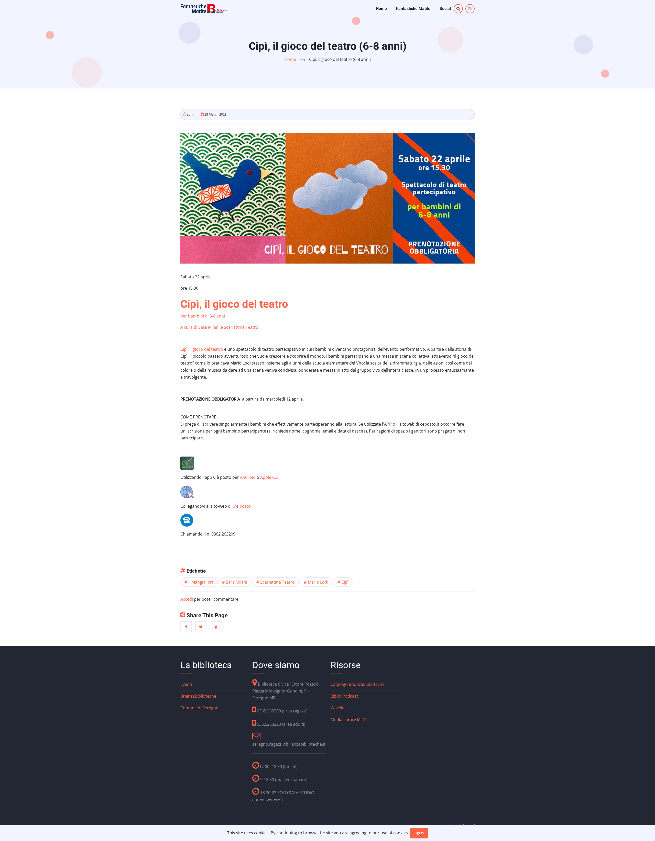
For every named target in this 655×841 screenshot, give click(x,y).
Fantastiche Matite (413, 8)
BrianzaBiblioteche (198, 696)
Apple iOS (269, 477)
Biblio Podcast (344, 696)
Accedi (186, 599)
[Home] (203, 8)
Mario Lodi (318, 582)
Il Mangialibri (200, 582)
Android (248, 477)
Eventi (186, 684)
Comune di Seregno (199, 708)
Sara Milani (236, 582)
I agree (418, 833)
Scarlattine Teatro (277, 582)
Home (381, 8)
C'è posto (242, 506)
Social (445, 8)
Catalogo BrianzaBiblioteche (358, 684)
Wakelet (338, 708)
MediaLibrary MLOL (349, 719)
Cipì (344, 582)
